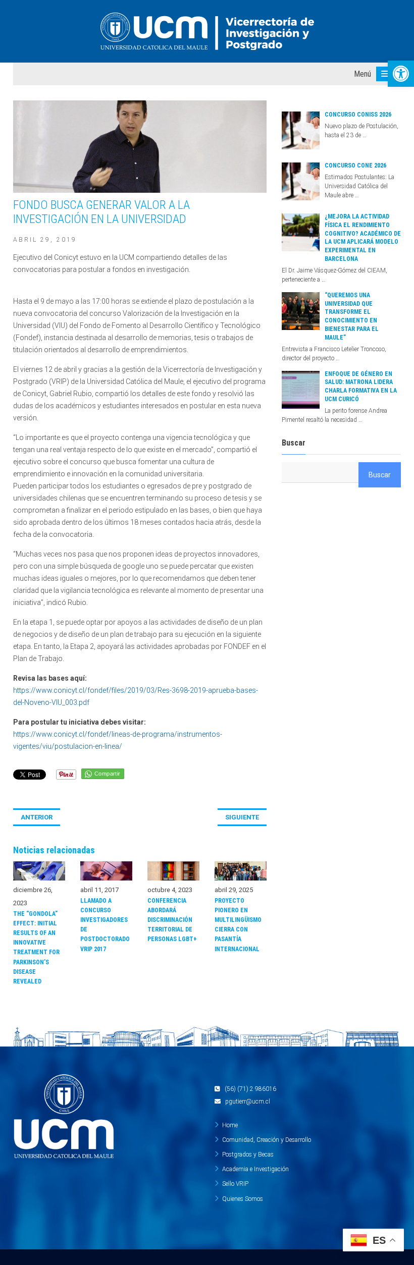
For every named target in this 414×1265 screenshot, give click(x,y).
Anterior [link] (37, 817)
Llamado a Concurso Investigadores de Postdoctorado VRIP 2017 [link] (105, 925)
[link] (401, 74)
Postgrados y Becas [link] (248, 1154)
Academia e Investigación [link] (255, 1169)
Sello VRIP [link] (235, 1183)
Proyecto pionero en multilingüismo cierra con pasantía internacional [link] (238, 925)
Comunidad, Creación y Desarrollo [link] (266, 1139)
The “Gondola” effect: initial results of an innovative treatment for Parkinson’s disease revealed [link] (36, 947)
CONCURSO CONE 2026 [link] (355, 165)
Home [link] (230, 1125)
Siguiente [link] (242, 817)
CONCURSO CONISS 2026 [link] (358, 114)
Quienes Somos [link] (242, 1198)
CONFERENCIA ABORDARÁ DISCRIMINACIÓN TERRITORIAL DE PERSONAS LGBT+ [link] (172, 920)
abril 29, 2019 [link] (45, 239)
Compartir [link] (107, 774)
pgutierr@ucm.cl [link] (247, 1101)
